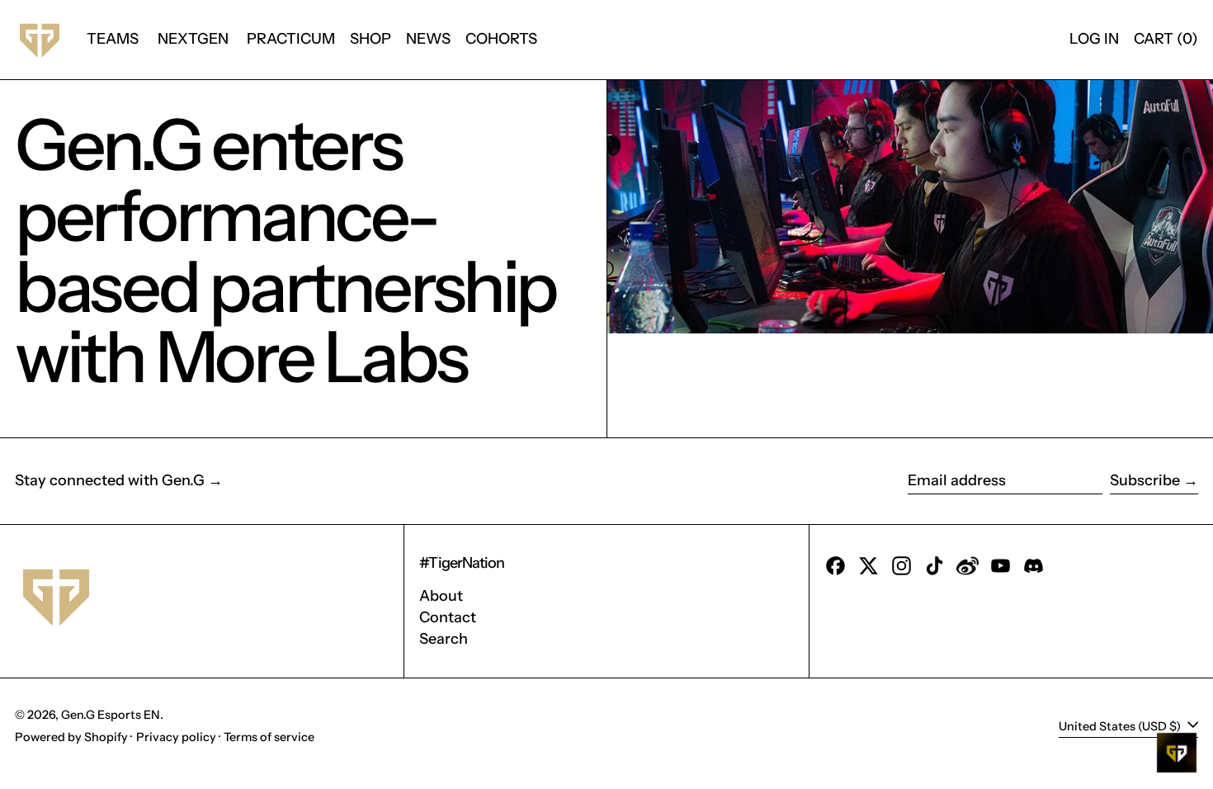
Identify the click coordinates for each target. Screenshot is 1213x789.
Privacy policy (176, 737)
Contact (447, 617)
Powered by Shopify (71, 737)
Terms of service (269, 737)
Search (443, 639)
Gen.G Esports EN (110, 714)
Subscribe (1145, 480)
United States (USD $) (1121, 725)
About (441, 596)
